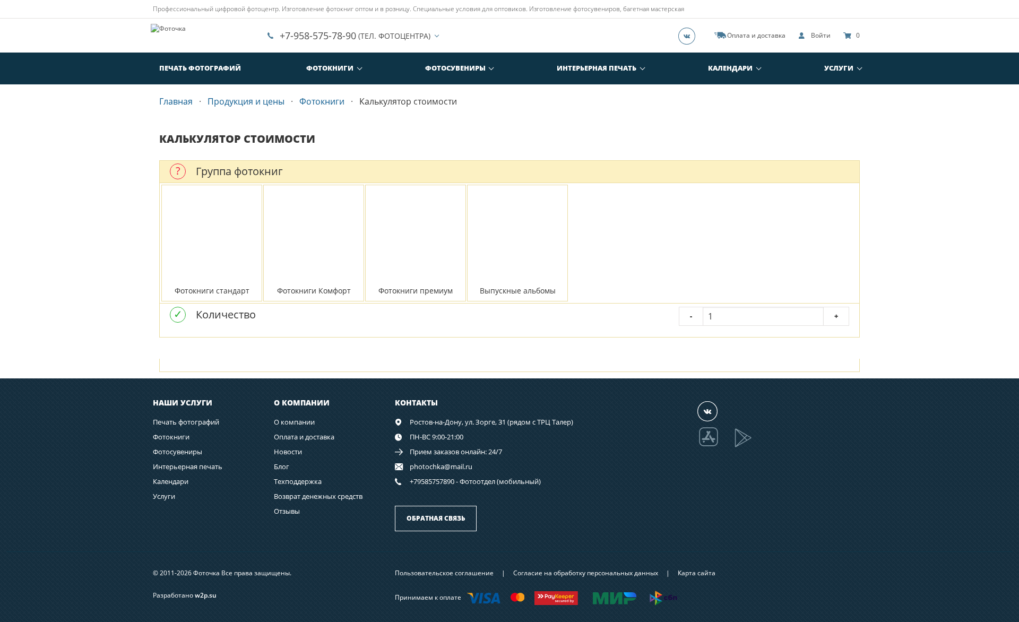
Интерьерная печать (596, 68)
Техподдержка (298, 481)
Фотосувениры (455, 68)
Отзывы (287, 511)
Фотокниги (329, 68)
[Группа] (690, 36)
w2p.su (206, 595)
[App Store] (715, 445)
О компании (294, 422)
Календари (730, 68)
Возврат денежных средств (318, 496)
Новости (288, 451)
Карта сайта (696, 572)
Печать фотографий (200, 68)
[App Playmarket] (749, 445)
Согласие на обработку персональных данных (585, 572)
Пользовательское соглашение (444, 572)
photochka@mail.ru (441, 466)
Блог (281, 466)
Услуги (838, 68)
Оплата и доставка (304, 437)
